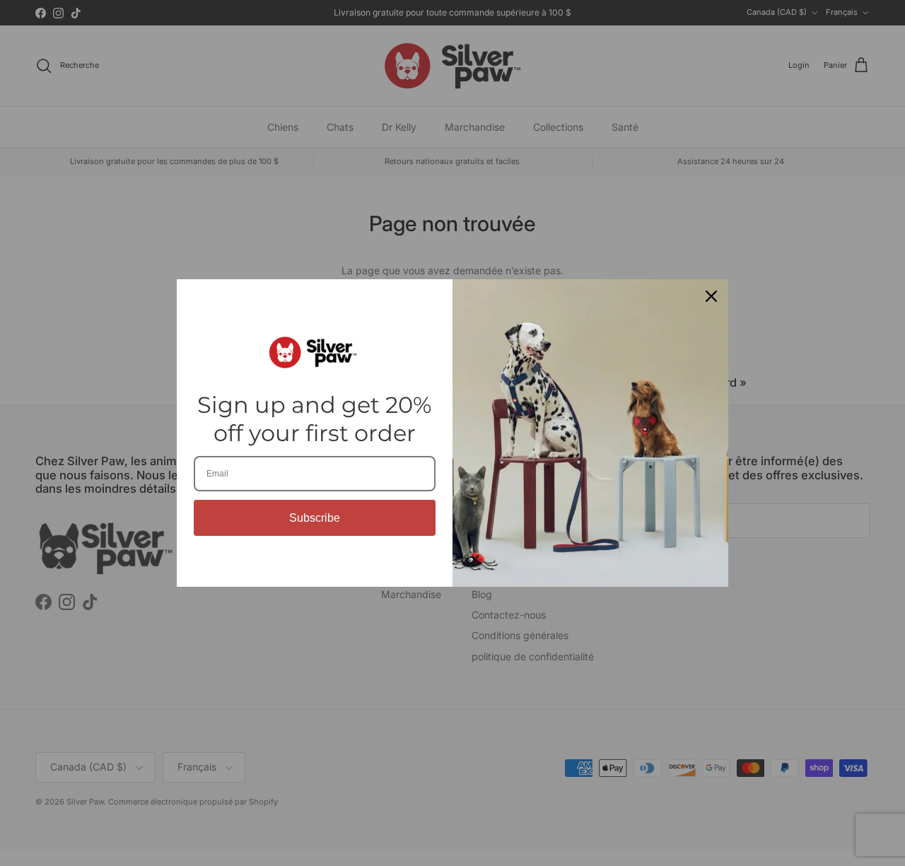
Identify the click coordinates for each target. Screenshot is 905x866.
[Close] (711, 296)
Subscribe (314, 518)
